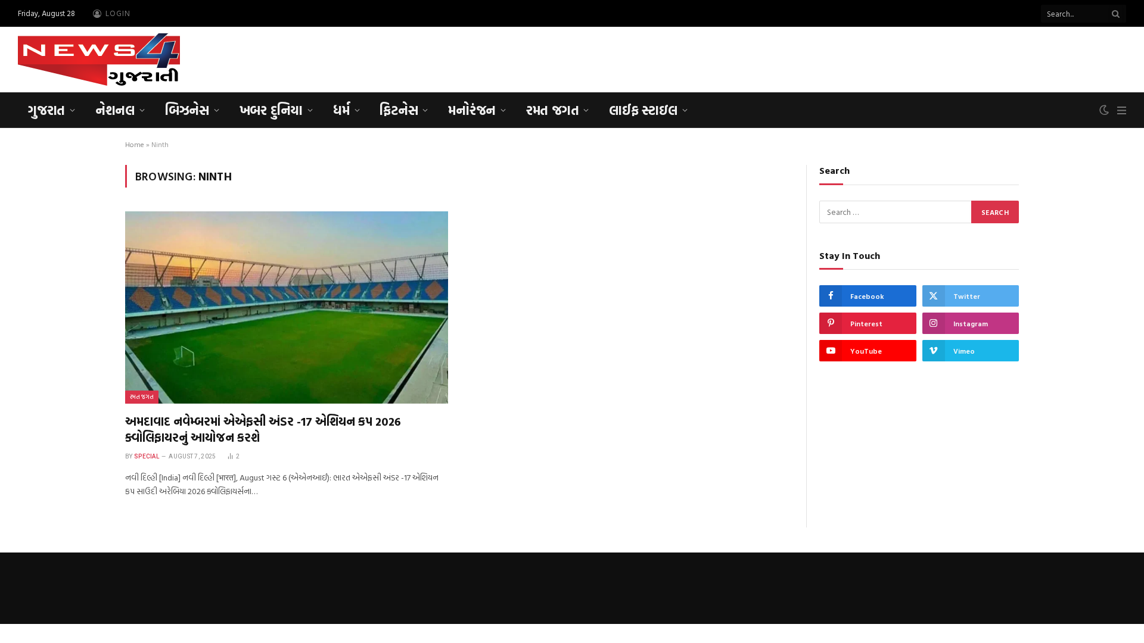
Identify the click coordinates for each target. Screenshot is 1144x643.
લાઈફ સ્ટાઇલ (643, 110)
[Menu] (1121, 110)
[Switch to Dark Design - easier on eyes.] (1104, 110)
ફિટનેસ (399, 110)
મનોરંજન (472, 110)
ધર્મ (341, 110)
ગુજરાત (46, 110)
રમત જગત (552, 110)
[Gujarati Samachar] (99, 59)
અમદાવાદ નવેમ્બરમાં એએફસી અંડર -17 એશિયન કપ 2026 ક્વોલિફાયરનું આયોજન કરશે (263, 429)
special (146, 456)
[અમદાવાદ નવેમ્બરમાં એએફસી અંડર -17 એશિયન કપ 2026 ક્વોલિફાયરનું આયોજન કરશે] (286, 307)
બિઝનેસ (187, 110)
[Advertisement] (909, 58)
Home (134, 144)
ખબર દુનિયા (271, 110)
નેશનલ (115, 110)
